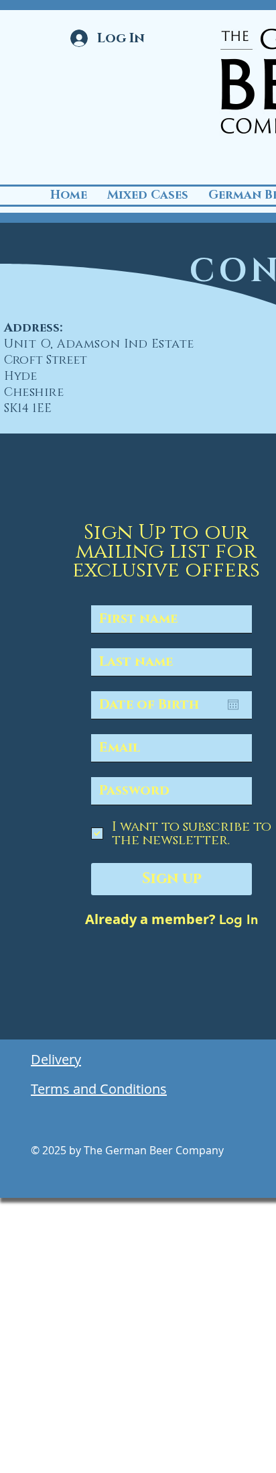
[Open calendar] (233, 704)
